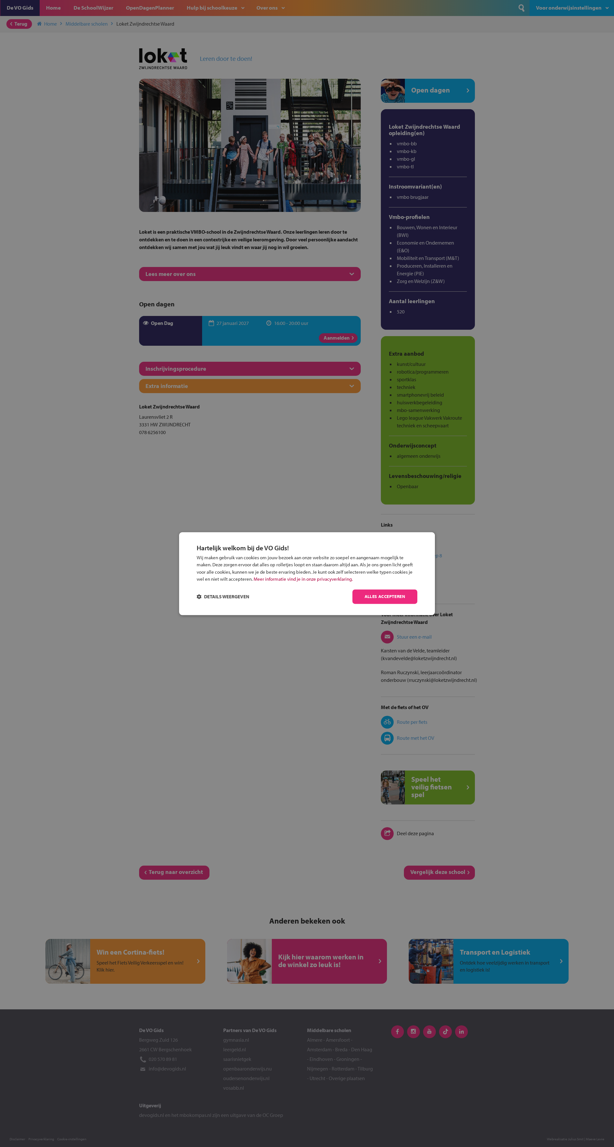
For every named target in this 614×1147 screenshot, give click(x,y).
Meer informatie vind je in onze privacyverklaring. (303, 579)
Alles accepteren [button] (385, 596)
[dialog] (307, 573)
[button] (223, 596)
